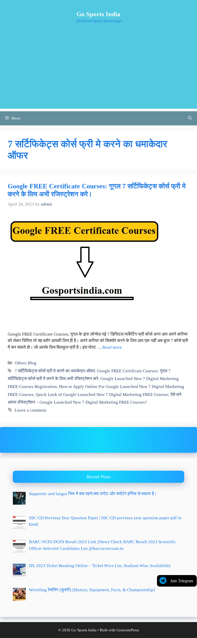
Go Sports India (98, 14)
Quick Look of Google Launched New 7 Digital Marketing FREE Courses (102, 394)
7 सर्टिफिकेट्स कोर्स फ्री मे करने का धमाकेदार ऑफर (55, 370)
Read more (112, 347)
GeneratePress (127, 630)
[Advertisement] (98, 73)
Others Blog (25, 362)
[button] (190, 118)
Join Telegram (181, 581)
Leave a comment (30, 410)
